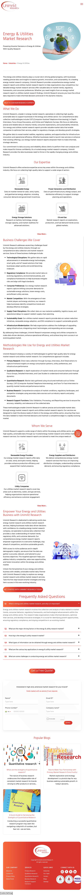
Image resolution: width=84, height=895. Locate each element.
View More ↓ (42, 234)
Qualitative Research (31, 873)
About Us (9, 871)
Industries (12, 63)
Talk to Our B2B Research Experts (19, 103)
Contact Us (9, 873)
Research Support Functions (30, 882)
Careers (45, 876)
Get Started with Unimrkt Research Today (23, 589)
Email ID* (49, 698)
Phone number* (11, 708)
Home (5, 63)
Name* (7, 698)
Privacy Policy (10, 876)
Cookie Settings (6, 893)
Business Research (30, 879)
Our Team (46, 873)
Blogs (45, 879)
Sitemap (45, 881)
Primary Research (30, 871)
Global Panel (10, 879)
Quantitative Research (31, 876)
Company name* (52, 708)
